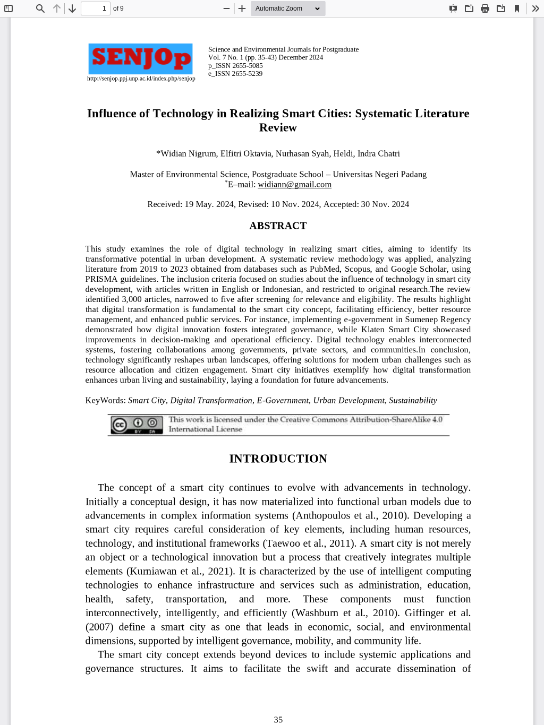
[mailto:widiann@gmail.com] (295, 184)
